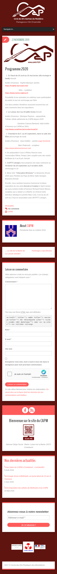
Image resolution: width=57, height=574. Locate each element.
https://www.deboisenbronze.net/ (18, 148)
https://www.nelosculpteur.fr (16, 93)
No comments (13, 209)
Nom (7, 330)
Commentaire (11, 282)
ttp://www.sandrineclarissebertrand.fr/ (22, 129)
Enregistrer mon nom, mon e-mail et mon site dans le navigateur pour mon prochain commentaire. (27, 363)
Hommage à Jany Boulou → (42, 252)
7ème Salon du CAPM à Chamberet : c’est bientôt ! (24, 467)
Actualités (10, 206)
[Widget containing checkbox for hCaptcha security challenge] (27, 373)
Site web (8, 349)
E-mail (8, 339)
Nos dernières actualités (20, 461)
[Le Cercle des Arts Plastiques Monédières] (28, 11)
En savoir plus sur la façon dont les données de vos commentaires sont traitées (27, 392)
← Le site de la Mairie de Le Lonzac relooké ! (15, 252)
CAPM (10, 212)
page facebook (44, 141)
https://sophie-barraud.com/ (16, 86)
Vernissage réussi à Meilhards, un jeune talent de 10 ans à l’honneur (27, 477)
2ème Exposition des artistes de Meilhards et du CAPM (26, 488)
